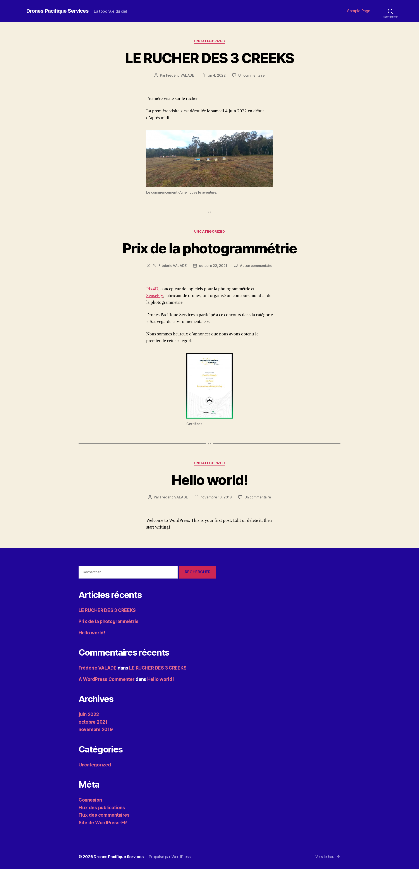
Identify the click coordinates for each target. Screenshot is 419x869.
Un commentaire (251, 75)
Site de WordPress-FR (103, 822)
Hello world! (209, 479)
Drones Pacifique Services (57, 11)
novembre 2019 (96, 729)
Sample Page (358, 11)
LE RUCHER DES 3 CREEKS (209, 58)
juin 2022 (89, 714)
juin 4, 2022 (216, 75)
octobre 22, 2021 (213, 265)
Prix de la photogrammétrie (209, 248)
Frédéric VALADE (180, 75)
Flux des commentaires (104, 815)
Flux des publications (102, 807)
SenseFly (154, 296)
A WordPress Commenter (106, 679)
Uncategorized (209, 41)
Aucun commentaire (256, 265)
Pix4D (152, 289)
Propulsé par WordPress (170, 856)
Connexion (90, 800)
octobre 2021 (93, 722)
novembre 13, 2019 (216, 497)
